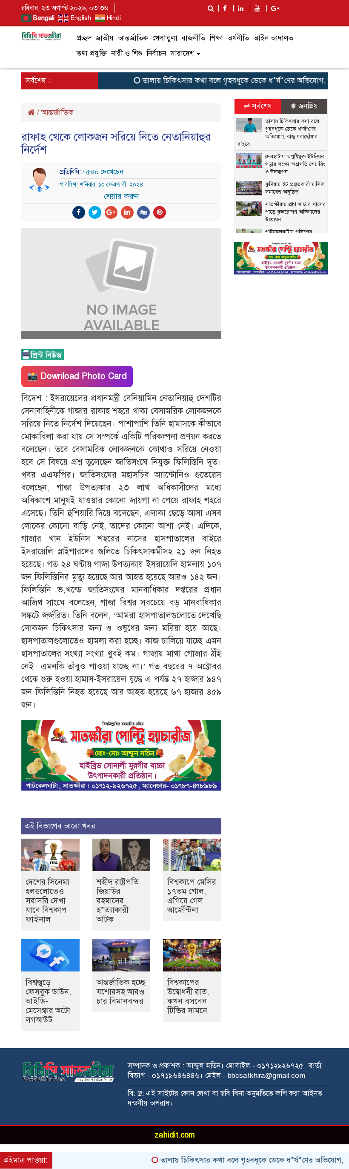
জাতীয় (104, 38)
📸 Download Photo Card (77, 376)
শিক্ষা (216, 38)
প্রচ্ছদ (84, 38)
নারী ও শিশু (126, 53)
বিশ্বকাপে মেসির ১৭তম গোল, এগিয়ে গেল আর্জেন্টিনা (191, 896)
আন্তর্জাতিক (133, 38)
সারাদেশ (183, 53)
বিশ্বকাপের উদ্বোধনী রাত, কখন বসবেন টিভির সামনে (188, 996)
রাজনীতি (193, 38)
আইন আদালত (273, 38)
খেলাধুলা (164, 38)
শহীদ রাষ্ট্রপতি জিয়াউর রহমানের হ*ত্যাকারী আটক (118, 900)
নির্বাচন (156, 53)
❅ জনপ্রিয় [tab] (304, 106)
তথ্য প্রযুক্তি (92, 53)
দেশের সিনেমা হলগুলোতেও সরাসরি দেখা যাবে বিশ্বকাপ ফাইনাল (47, 900)
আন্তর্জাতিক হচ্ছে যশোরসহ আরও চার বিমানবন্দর (121, 991)
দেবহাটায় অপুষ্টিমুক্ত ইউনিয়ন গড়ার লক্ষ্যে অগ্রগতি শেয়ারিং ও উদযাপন (295, 164)
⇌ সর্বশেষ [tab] (258, 106)
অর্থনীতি (238, 38)
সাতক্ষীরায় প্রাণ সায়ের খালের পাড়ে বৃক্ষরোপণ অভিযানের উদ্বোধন (295, 212)
